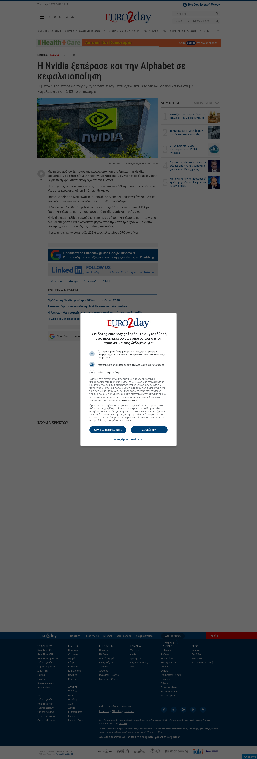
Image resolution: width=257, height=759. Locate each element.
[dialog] (128, 379)
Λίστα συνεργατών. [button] (129, 400)
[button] (128, 372)
